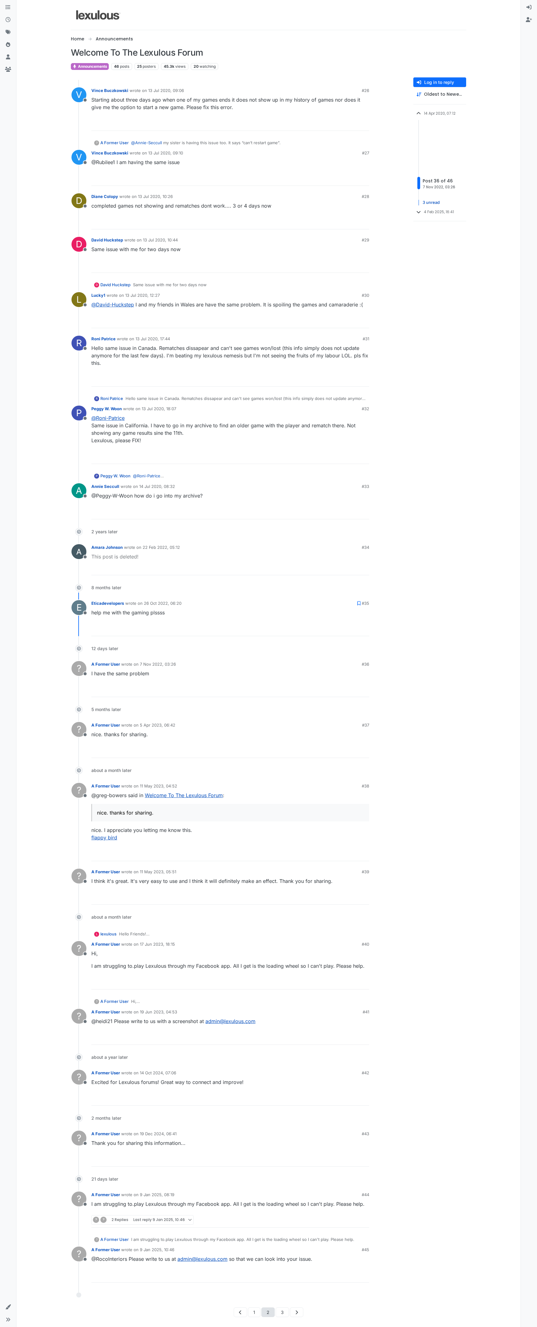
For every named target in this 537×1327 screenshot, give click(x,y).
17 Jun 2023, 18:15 (157, 944)
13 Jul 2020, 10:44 (160, 239)
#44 (365, 1194)
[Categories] (8, 7)
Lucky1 (98, 295)
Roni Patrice (103, 338)
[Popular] (8, 45)
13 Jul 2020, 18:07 (159, 408)
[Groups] (8, 70)
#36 (365, 664)
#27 (365, 152)
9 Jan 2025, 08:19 (157, 1194)
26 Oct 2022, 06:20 (162, 603)
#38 (365, 785)
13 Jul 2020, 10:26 (155, 196)
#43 (365, 1133)
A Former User (114, 142)
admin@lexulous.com (230, 1021)
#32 (365, 408)
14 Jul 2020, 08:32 (157, 486)
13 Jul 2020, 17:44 (152, 338)
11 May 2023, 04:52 (158, 785)
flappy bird (104, 837)
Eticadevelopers (107, 603)
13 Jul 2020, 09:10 (165, 152)
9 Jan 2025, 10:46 (157, 1249)
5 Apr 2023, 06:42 (157, 725)
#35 (365, 603)
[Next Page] (296, 1312)
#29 (365, 239)
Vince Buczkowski (109, 90)
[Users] (8, 57)
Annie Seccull (105, 486)
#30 (365, 295)
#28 (365, 196)
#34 (365, 547)
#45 (365, 1249)
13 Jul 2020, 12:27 (142, 295)
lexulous (108, 933)
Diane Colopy (104, 196)
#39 (365, 871)
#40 (365, 944)
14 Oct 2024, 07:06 (158, 1072)
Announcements (92, 66)
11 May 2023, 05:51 (158, 871)
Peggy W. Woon (106, 408)
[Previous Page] (240, 1312)
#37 (365, 725)
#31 (366, 338)
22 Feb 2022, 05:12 (161, 547)
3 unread (431, 202)
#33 (365, 486)
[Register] (529, 20)
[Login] (529, 7)
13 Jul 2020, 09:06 (166, 90)
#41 (366, 1011)
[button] (8, 1307)
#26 (365, 90)
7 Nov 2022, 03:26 (158, 664)
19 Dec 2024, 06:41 (158, 1133)
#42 (365, 1072)
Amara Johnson (107, 547)
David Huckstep (107, 239)
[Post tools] (363, 123)
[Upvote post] (340, 123)
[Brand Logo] (98, 14)
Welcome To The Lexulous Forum (184, 795)
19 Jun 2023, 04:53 (158, 1011)
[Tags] (8, 32)
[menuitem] (529, 7)
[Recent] (8, 20)
